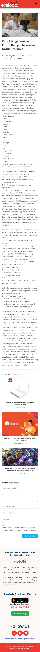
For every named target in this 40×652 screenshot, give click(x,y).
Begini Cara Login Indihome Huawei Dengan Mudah (20, 403)
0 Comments (18, 58)
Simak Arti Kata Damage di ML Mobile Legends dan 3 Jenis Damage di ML (20, 469)
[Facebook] (20, 633)
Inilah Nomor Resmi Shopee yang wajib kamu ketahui (20, 439)
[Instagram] (14, 633)
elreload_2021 (10, 56)
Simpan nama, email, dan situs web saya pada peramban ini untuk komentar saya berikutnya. (19, 528)
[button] (36, 4)
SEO (6, 58)
